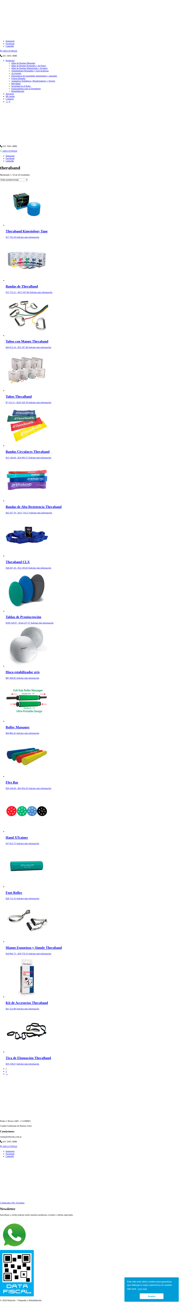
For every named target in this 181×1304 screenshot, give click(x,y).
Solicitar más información (27, 237)
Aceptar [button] (151, 1296)
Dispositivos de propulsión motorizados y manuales (34, 76)
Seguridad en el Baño (21, 86)
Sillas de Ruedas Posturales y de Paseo (28, 65)
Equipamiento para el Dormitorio (26, 88)
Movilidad (16, 83)
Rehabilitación (17, 91)
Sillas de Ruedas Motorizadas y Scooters (29, 68)
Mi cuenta (10, 96)
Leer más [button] (142, 1289)
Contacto (10, 99)
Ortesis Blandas (18, 78)
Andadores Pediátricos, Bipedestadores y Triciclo (33, 81)
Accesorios (16, 73)
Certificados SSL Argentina (12, 1203)
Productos (10, 60)
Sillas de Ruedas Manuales (23, 63)
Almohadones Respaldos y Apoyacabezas (30, 71)
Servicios (10, 94)
